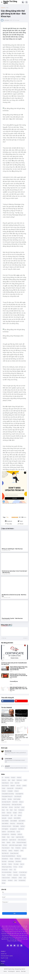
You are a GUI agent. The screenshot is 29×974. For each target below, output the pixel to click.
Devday (10, 799)
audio (25, 780)
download (15, 801)
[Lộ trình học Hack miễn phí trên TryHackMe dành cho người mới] (14, 652)
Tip (15, 869)
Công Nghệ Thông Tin (7, 796)
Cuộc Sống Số (17, 796)
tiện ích (22, 864)
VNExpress (14, 877)
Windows (10, 880)
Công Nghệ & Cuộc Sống (8, 793)
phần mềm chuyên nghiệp (15, 845)
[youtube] (21, 701)
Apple (13, 780)
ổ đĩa (13, 842)
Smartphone (5, 858)
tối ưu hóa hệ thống (6, 872)
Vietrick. (23, 969)
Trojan (3, 875)
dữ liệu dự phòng (6, 804)
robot (21, 850)
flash (11, 810)
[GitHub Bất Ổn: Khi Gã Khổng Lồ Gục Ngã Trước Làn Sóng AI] (21, 713)
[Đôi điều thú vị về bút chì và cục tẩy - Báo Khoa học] (14, 585)
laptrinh (4, 831)
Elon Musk (17, 807)
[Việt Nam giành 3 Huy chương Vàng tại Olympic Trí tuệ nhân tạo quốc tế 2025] (5, 675)
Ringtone (16, 850)
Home (2, 963)
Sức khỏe (4, 861)
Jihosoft (10, 818)
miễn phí (20, 834)
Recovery (4, 850)
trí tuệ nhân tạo (22, 872)
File (7, 810)
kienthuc (23, 826)
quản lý (24, 847)
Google (15, 812)
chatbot (24, 785)
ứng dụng (16, 875)
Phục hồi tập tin (5, 847)
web (25, 877)
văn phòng (22, 875)
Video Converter (6, 877)
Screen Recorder (14, 853)
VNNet (20, 877)
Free (15, 810)
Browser (18, 785)
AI (2, 777)
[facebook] (7, 701)
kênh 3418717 (22, 820)
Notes (3, 842)
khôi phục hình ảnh (6, 826)
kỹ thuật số (21, 829)
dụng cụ (21, 801)
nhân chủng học (22, 839)
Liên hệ (18, 971)
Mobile (3, 837)
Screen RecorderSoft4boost (8, 856)
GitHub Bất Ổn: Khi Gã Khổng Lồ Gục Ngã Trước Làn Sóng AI (20, 719)
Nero (8, 837)
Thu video (16, 864)
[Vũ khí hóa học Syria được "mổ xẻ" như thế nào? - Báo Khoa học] (14, 562)
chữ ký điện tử (18, 788)
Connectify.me (14, 681)
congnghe (10, 791)
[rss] (21, 945)
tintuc (10, 869)
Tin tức (20, 866)
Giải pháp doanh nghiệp (7, 955)
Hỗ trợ (20, 812)
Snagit (11, 858)
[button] (2, 2)
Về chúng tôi (11, 971)
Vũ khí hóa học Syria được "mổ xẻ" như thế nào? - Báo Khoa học (14, 571)
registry (10, 850)
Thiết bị (10, 864)
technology (11, 861)
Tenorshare (18, 861)
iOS (11, 815)
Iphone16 (4, 818)
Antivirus (4, 780)
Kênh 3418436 (5, 820)
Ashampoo (19, 780)
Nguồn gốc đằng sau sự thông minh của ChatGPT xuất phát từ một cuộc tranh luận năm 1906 (7, 737)
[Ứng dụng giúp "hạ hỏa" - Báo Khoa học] (14, 609)
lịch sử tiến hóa (11, 831)
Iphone (19, 815)
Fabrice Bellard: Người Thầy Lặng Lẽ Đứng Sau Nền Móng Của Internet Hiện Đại (18, 668)
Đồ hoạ (11, 807)
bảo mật (17, 782)
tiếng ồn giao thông (6, 866)
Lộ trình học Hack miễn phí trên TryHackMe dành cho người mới (14, 663)
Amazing (7, 777)
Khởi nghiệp (16, 826)
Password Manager (21, 842)
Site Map (23, 971)
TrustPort (9, 875)
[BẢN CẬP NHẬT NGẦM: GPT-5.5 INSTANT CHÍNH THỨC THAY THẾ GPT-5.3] (5, 689)
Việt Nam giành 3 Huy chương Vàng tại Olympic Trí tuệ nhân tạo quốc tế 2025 (18, 675)
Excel (3, 810)
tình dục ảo (4, 869)
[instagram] (18, 945)
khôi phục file (20, 823)
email (22, 807)
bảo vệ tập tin (5, 785)
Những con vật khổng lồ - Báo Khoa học (12, 548)
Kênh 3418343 (17, 818)
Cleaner (4, 791)
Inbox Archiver (5, 815)
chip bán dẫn (10, 788)
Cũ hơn (25, 638)
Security (19, 856)
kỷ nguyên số (13, 829)
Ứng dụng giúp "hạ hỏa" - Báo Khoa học (12, 618)
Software (24, 858)
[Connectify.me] (5, 683)
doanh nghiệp (17, 799)
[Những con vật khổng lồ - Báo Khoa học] (14, 539)
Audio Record (5, 782)
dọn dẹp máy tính (6, 801)
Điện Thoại (4, 807)
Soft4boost (17, 858)
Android (19, 777)
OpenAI (8, 842)
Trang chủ (3, 7)
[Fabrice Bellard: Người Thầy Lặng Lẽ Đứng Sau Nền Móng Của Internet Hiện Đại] (5, 668)
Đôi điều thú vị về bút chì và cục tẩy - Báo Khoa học (14, 595)
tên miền (4, 864)
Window (4, 880)
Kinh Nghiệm (5, 829)
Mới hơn (4, 638)
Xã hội (3, 883)
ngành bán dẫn (19, 837)
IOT (15, 815)
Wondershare (22, 880)
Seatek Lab (3, 953)
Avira (12, 782)
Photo (25, 845)
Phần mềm (4, 845)
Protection (18, 847)
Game (3, 812)
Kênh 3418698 (13, 820)
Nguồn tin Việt (4, 958)
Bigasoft (13, 785)
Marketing (13, 834)
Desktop (4, 799)
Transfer (15, 872)
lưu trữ (18, 831)
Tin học (15, 866)
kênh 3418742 (5, 823)
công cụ (16, 791)
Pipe (7, 7)
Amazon (13, 777)
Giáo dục (9, 812)
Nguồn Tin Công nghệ (10, 2)
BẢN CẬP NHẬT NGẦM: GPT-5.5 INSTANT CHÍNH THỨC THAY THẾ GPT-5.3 (18, 689)
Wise (15, 880)
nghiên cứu (4, 839)
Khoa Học (12, 823)
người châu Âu (12, 839)
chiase (3, 788)
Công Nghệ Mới (19, 793)
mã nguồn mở (5, 834)
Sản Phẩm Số (5, 853)
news (13, 837)
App (9, 780)
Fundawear (21, 810)
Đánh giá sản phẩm (16, 804)
